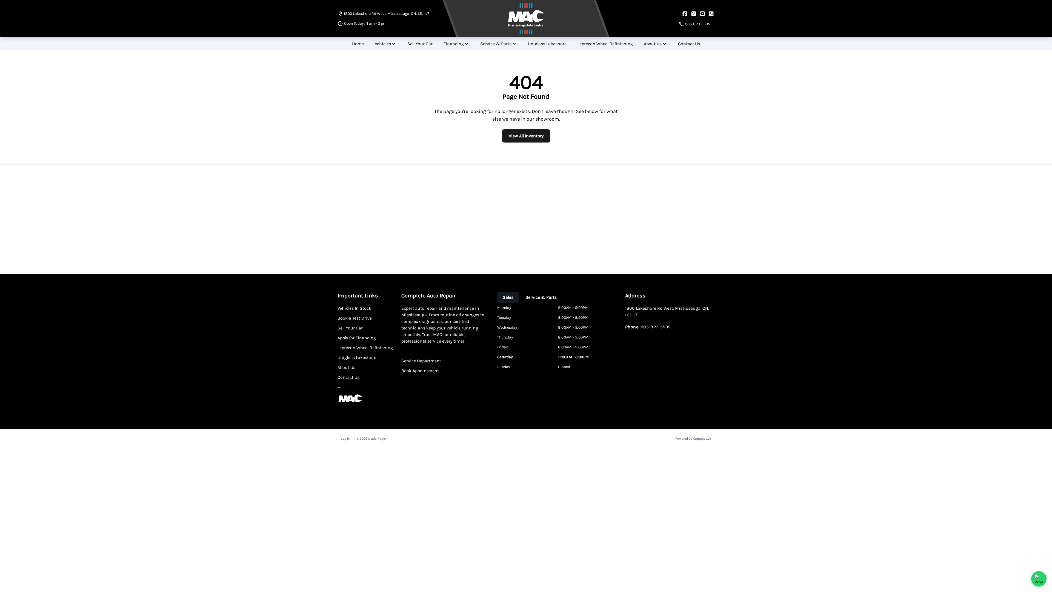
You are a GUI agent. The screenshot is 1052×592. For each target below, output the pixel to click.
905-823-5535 (656, 326)
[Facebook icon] (685, 13)
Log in (345, 438)
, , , (386, 13)
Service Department (421, 360)
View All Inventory (526, 135)
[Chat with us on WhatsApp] (1039, 579)
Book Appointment (420, 370)
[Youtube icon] (702, 13)
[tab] (508, 297)
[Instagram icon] (693, 13)
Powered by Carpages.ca (693, 438)
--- (403, 351)
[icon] (711, 13)
